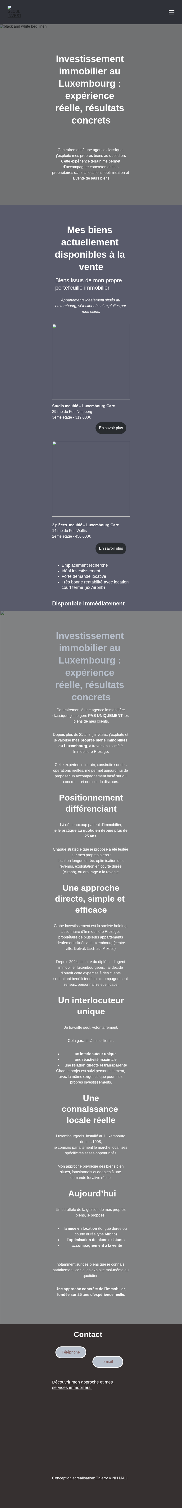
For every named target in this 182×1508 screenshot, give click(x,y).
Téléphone (71, 1352)
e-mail (108, 1362)
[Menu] (171, 12)
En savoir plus (111, 428)
